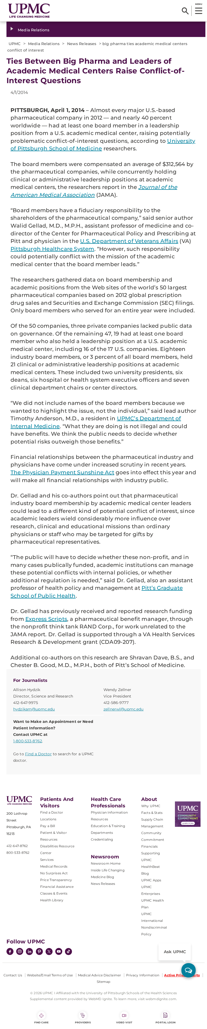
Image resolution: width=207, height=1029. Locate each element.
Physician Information (109, 812)
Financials (149, 846)
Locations (48, 819)
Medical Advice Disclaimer (99, 975)
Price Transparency (56, 880)
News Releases (103, 884)
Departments (102, 833)
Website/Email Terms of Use (50, 975)
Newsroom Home (106, 863)
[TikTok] (68, 951)
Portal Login (165, 1022)
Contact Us (13, 975)
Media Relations (33, 30)
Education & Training (108, 826)
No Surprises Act (54, 873)
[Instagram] (19, 952)
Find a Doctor (38, 754)
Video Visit (124, 1022)
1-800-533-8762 (27, 741)
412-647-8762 (17, 846)
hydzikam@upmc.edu (34, 709)
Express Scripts (46, 619)
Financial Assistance (57, 887)
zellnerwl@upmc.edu (124, 709)
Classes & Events (54, 893)
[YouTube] (58, 952)
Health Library (51, 900)
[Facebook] (9, 952)
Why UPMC (150, 806)
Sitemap (104, 982)
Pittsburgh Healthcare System (52, 249)
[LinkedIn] (29, 952)
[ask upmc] (188, 970)
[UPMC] (29, 11)
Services (47, 860)
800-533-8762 (17, 853)
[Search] (185, 11)
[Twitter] (49, 951)
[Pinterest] (39, 952)
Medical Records (53, 866)
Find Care (41, 1022)
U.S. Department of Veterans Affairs (129, 241)
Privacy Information (142, 975)
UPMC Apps (151, 880)
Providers (83, 1022)
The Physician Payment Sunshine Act (62, 472)
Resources (99, 819)
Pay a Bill (47, 826)
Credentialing (102, 839)
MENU (198, 4)
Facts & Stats (152, 813)
